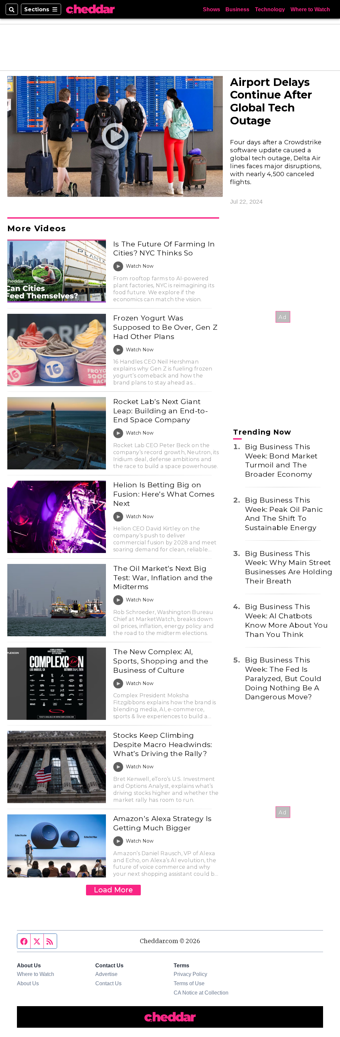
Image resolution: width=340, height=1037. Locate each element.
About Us (28, 983)
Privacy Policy (190, 974)
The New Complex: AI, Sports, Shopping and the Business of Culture (160, 660)
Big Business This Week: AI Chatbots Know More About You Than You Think (286, 620)
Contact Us (108, 983)
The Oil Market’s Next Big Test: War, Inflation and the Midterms (162, 577)
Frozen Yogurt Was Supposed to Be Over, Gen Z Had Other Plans (165, 326)
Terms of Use (189, 983)
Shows (211, 9)
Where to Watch (310, 9)
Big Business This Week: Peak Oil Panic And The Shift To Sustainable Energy (284, 514)
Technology (270, 9)
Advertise (106, 974)
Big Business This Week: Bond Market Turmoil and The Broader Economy (281, 460)
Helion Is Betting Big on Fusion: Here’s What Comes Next (163, 493)
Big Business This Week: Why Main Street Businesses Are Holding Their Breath (289, 567)
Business (237, 9)
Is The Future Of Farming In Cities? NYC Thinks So (164, 248)
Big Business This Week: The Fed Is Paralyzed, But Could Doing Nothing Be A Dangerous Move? (283, 678)
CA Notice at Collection (201, 993)
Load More (113, 889)
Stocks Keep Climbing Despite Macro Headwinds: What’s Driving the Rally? (162, 744)
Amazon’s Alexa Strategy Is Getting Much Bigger (162, 823)
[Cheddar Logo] (90, 9)
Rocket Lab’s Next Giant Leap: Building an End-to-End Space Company (160, 410)
